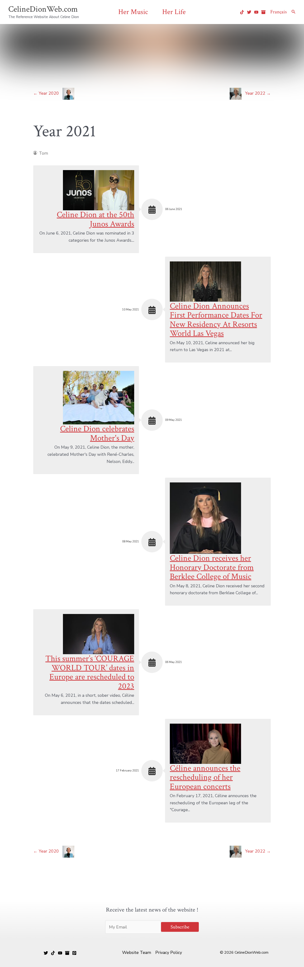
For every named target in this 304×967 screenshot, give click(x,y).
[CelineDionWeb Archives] (67, 953)
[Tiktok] (242, 12)
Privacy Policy (168, 952)
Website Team (136, 952)
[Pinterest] (74, 953)
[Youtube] (256, 12)
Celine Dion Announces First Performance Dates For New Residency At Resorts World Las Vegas (216, 320)
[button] (293, 12)
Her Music (133, 12)
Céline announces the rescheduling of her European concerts (205, 777)
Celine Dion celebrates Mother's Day (97, 433)
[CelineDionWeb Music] (60, 953)
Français (278, 12)
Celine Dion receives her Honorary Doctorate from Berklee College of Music (212, 567)
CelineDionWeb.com (43, 9)
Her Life (174, 12)
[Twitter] (249, 12)
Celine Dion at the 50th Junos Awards (95, 219)
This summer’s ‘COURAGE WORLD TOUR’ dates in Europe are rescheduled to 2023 (89, 672)
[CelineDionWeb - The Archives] (263, 12)
